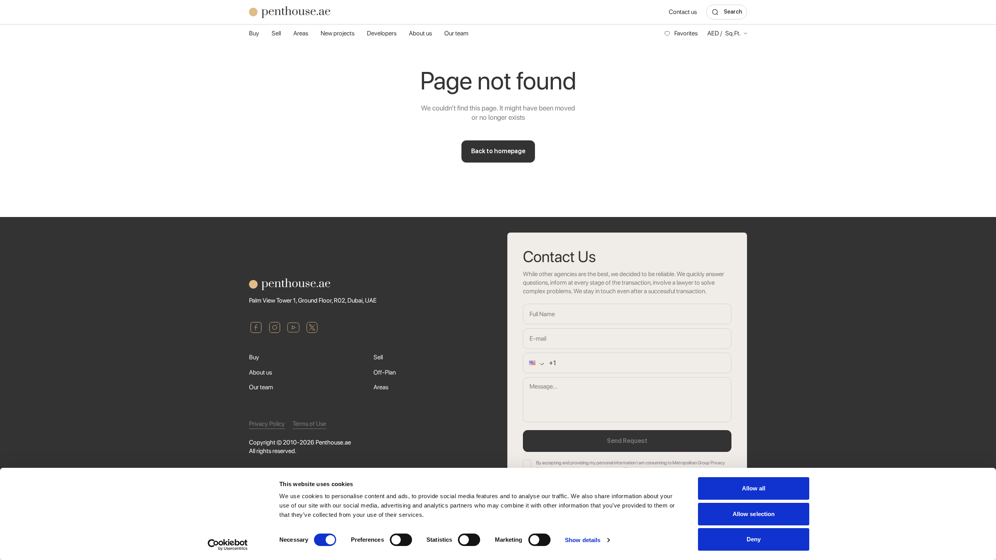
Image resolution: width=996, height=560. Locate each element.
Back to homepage (498, 151)
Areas (300, 33)
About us (420, 33)
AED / (724, 33)
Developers (381, 33)
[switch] (401, 540)
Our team (456, 33)
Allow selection (754, 514)
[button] (530, 363)
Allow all (754, 488)
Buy (254, 33)
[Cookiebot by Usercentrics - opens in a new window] (228, 545)
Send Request (627, 440)
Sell (276, 33)
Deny (754, 539)
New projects (337, 33)
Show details (582, 540)
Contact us (683, 12)
